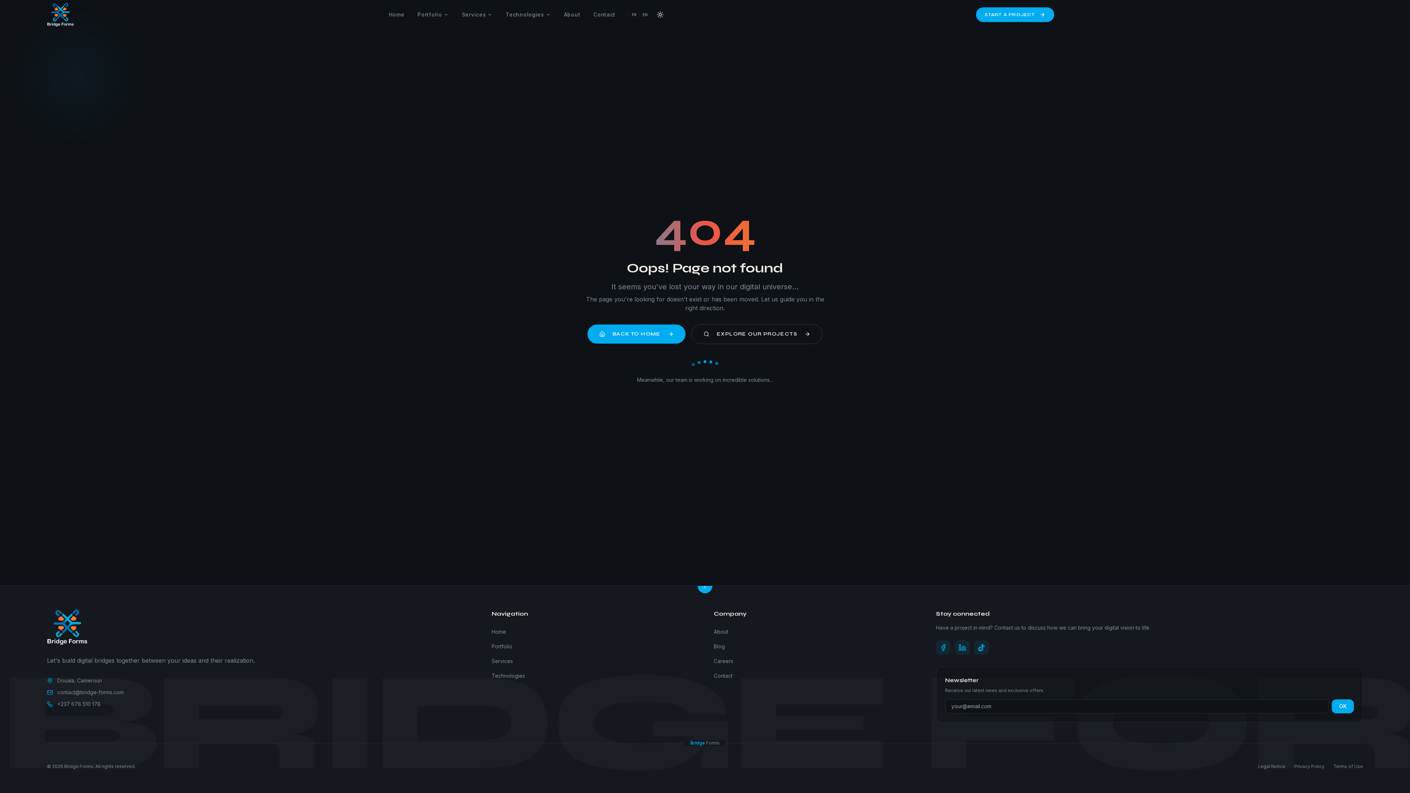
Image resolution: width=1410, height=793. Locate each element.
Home (397, 14)
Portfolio (429, 14)
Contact (604, 14)
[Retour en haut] (705, 586)
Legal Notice (1272, 766)
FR (634, 14)
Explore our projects (757, 334)
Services (474, 14)
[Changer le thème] (660, 14)
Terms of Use (1348, 766)
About (572, 14)
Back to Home (636, 334)
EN (645, 14)
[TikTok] (981, 647)
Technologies (525, 14)
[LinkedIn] (962, 647)
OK (1342, 706)
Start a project (1010, 14)
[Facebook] (943, 647)
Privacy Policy (1309, 766)
